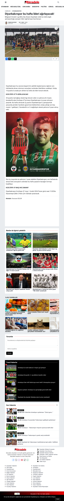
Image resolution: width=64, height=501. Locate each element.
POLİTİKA (44, 6)
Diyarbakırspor (37, 469)
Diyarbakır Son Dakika (38, 466)
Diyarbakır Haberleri (11, 466)
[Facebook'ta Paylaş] (7, 59)
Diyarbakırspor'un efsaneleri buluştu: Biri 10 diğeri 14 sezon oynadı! (18, 269)
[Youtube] (22, 460)
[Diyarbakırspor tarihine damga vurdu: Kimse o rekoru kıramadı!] (45, 260)
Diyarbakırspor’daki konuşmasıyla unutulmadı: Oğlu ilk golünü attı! (15, 249)
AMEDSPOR (35, 6)
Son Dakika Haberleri (44, 459)
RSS (17, 494)
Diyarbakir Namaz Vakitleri (46, 452)
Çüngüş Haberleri (10, 481)
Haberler (7, 11)
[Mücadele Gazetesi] (32, 2)
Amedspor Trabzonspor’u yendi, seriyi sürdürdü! (34, 435)
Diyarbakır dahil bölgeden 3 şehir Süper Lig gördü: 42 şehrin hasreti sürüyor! (45, 249)
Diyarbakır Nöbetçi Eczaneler (47, 449)
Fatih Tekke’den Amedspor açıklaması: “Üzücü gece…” (35, 412)
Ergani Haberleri (37, 476)
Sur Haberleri (9, 474)
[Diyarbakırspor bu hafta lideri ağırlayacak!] (32, 41)
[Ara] (58, 2)
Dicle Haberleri (37, 483)
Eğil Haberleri (10, 479)
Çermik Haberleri (37, 481)
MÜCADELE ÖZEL (15, 6)
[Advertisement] (34, 72)
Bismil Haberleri (10, 476)
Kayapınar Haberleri (38, 472)
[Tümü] (57, 405)
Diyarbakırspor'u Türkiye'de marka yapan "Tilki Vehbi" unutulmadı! (44, 290)
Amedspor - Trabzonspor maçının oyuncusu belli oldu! (35, 427)
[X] (16, 460)
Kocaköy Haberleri (11, 486)
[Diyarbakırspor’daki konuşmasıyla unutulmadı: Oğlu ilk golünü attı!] (18, 240)
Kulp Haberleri (36, 479)
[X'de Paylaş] (9, 59)
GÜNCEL (51, 6)
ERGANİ (20, 439)
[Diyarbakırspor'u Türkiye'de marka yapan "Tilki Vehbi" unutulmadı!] (45, 280)
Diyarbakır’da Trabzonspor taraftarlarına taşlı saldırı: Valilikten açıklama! (37, 443)
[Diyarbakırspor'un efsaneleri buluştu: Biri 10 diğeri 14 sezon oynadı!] (18, 260)
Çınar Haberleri (10, 483)
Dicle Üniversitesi (11, 471)
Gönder (9, 353)
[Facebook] (13, 460)
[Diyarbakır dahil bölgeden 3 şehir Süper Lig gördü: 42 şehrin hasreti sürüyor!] (45, 240)
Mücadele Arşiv (37, 471)
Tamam (57, 499)
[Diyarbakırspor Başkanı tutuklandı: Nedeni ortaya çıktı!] (18, 280)
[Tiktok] (24, 460)
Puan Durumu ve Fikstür (45, 456)
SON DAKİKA (26, 6)
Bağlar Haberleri (10, 472)
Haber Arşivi (42, 461)
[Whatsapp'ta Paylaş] (12, 59)
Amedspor (35, 467)
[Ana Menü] (5, 2)
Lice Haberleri (36, 478)
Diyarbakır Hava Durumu (45, 451)
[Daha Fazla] (15, 59)
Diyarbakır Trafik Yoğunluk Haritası (48, 454)
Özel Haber (9, 467)
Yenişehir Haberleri (38, 474)
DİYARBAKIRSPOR (16, 11)
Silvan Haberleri (10, 478)
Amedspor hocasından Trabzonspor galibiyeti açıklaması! (36, 420)
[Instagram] (19, 460)
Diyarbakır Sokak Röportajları (40, 486)
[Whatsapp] (27, 460)
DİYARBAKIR (5, 6)
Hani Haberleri (10, 484)
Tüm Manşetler (43, 458)
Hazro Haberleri (37, 484)
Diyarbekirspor (10, 469)
